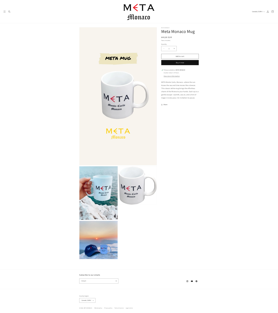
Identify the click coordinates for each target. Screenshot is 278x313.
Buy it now (180, 63)
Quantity (164, 44)
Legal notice (129, 308)
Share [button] (165, 104)
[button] (4, 11)
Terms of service (119, 308)
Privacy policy (108, 308)
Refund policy (98, 308)
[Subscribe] (115, 281)
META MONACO (88, 308)
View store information (172, 76)
